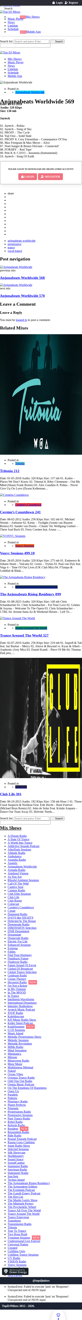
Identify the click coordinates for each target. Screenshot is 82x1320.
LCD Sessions (16, 1030)
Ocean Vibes (15, 1074)
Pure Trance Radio (19, 1118)
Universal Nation (18, 1244)
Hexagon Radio (17, 982)
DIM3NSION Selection (22, 927)
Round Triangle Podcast (22, 1139)
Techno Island (16, 1179)
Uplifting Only (16, 1251)
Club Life (21, 787)
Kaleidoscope (16, 1016)
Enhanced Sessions (19, 944)
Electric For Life (17, 941)
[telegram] (10, 234)
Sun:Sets (13, 1176)
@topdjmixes (41, 1280)
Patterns (12, 1098)
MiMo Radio (15, 1047)
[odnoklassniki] (10, 224)
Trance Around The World (31, 628)
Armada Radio (16, 870)
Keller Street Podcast (20, 1023)
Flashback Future (18, 958)
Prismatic (13, 1108)
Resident (13, 1128)
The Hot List (15, 1196)
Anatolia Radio (17, 859)
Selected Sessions (18, 1149)
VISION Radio (17, 1261)
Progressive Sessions (20, 1115)
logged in (21, 320)
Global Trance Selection (22, 972)
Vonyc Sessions (24, 545)
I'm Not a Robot (17, 985)
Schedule (13, 29)
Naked (12, 1070)
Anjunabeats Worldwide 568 (22, 278)
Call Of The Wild (18, 883)
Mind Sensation (17, 1050)
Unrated (12, 1247)
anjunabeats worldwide (21, 240)
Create (11, 910)
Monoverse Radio (18, 1060)
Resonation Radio (18, 1132)
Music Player (15, 18)
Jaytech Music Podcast (21, 1009)
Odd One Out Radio (20, 1081)
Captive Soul (15, 887)
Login (59, 2)
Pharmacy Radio (18, 1101)
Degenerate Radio (18, 924)
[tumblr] (10, 210)
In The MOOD (17, 992)
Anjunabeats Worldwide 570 (22, 296)
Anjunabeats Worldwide (29, 92)
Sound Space (15, 1159)
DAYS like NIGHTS (20, 917)
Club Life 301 (11, 794)
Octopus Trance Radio (21, 1077)
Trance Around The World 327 (24, 635)
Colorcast (13, 904)
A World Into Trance (20, 842)
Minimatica (14, 1053)
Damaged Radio (17, 914)
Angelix (12, 863)
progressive (14, 244)
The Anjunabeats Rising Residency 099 (30, 594)
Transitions (14, 1220)
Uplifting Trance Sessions (23, 1254)
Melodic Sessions (18, 1040)
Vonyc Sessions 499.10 (17, 553)
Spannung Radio (18, 1166)
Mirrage (12, 1057)
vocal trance (15, 251)
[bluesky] (10, 227)
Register (73, 2)
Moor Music (15, 1064)
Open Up (13, 1091)
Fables (11, 951)
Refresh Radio (16, 1125)
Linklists (13, 25)
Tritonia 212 (9, 471)
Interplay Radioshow (20, 1006)
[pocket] (10, 217)
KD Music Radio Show (22, 1019)
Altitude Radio (16, 853)
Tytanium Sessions (19, 1237)
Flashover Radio (17, 961)
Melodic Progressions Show (24, 1036)
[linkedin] (10, 207)
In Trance (13, 996)
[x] (10, 196)
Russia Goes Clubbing (21, 1142)
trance (11, 247)
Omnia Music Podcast (21, 1084)
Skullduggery (16, 1156)
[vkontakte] (10, 220)
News (11, 22)
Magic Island (15, 1033)
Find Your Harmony (20, 955)
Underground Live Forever (24, 1241)
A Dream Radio (17, 836)
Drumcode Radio (18, 938)
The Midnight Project (20, 1203)
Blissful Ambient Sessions (23, 880)
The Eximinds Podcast (21, 1190)
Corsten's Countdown (28, 504)
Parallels (13, 1094)
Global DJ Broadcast (20, 968)
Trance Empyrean (18, 1217)
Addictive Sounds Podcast (23, 846)
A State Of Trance (18, 839)
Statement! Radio (18, 1173)
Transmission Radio (19, 1224)
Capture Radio (16, 890)
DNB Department (18, 931)
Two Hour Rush (17, 1234)
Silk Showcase (16, 1152)
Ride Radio (14, 1135)
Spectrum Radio (17, 1169)
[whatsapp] (10, 230)
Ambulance (15, 856)
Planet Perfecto (17, 1104)
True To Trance (17, 1230)
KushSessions (16, 1026)
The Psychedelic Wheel (22, 1207)
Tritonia (20, 463)
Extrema (13, 948)
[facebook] (10, 200)
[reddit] (10, 213)
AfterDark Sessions (19, 849)
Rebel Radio (15, 1121)
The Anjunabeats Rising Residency (36, 587)
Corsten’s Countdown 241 (20, 512)
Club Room (15, 900)
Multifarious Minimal (20, 1067)
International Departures (22, 1002)
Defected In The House (22, 921)
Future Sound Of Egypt (22, 965)
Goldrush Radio (17, 975)
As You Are (15, 876)
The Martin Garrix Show (23, 1200)
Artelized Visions (18, 873)
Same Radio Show (19, 1145)
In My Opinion (17, 989)
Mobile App (33, 31)
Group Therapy (17, 978)
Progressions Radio (19, 1111)
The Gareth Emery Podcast (24, 1193)
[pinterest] (10, 203)
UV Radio (14, 1258)
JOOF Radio (15, 1013)
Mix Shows (33, 16)
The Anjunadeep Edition (22, 1186)
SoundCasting (16, 1162)
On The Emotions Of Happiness (27, 1087)
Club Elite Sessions (19, 893)
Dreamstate (14, 934)
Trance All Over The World (24, 1210)
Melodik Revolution (20, 1043)
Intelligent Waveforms (21, 999)
